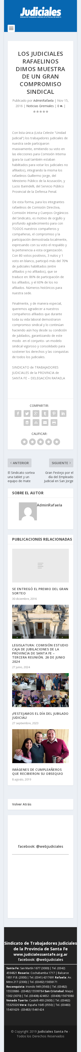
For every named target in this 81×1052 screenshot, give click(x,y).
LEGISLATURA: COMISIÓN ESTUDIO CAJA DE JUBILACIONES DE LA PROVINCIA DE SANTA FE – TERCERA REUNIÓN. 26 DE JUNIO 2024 (40, 653)
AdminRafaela (43, 100)
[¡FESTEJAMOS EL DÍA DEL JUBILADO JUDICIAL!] (40, 690)
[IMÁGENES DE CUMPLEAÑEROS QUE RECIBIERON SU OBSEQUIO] (40, 746)
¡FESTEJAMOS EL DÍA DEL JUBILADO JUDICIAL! (40, 715)
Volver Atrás (21, 804)
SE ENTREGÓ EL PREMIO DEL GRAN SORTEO (40, 591)
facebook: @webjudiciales (40, 846)
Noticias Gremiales (40, 106)
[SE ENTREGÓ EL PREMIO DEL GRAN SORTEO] (40, 566)
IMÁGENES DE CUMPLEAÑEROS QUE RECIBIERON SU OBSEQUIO (37, 771)
